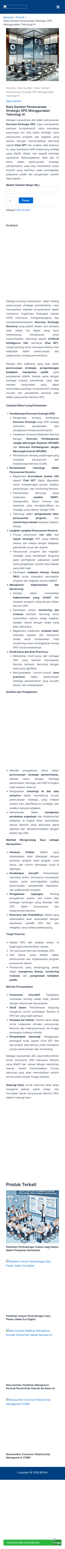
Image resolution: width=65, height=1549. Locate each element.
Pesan (26, 200)
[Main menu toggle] (58, 6)
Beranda (10, 88)
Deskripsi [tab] (12, 225)
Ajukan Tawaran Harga (23, 184)
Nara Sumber (25, 88)
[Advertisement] (32, 265)
